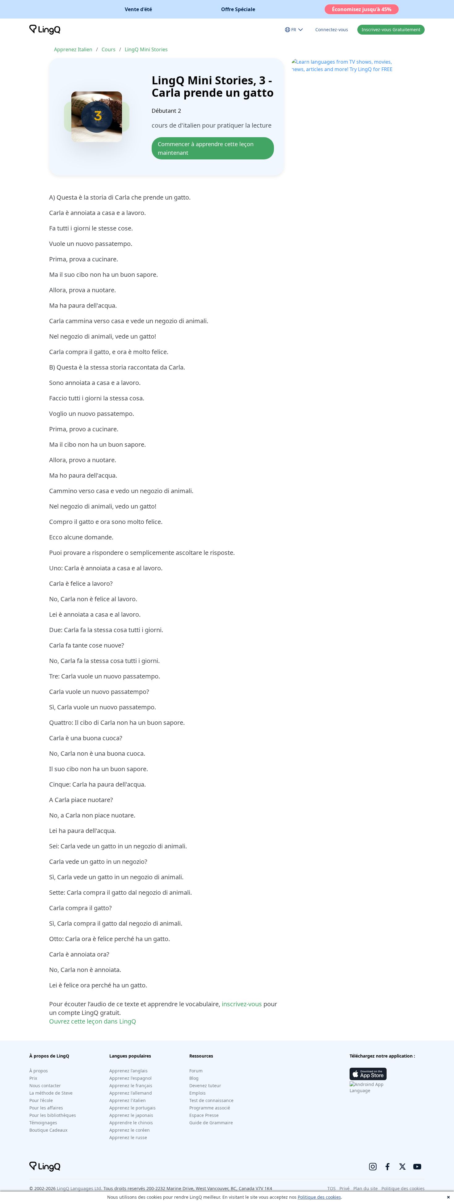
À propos (38, 1071)
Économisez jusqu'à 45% (361, 9)
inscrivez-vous (242, 1004)
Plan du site (365, 1188)
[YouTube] (417, 1166)
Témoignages (43, 1123)
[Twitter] (402, 1166)
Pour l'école (41, 1100)
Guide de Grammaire (211, 1123)
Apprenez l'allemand (130, 1093)
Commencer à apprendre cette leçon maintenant (206, 148)
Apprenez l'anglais (128, 1071)
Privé (344, 1188)
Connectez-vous (331, 29)
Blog (194, 1078)
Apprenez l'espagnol (130, 1078)
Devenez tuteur (205, 1085)
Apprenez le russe (128, 1137)
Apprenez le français (130, 1085)
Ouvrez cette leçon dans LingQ (92, 1021)
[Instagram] (372, 1166)
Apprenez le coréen (129, 1130)
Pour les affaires (46, 1108)
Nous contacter (45, 1085)
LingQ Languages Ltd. (79, 1188)
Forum (196, 1071)
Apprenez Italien (73, 49)
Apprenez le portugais (132, 1108)
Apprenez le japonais (131, 1115)
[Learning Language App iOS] (368, 1074)
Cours (109, 49)
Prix (33, 1078)
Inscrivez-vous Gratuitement (391, 29)
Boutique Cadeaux (48, 1130)
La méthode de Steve (51, 1093)
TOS (331, 1188)
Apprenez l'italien (127, 1100)
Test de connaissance (211, 1100)
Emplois (197, 1093)
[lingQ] (44, 30)
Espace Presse (204, 1115)
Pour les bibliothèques (52, 1115)
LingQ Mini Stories (146, 49)
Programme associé (209, 1108)
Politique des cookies (319, 1197)
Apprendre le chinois (131, 1123)
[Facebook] (387, 1166)
